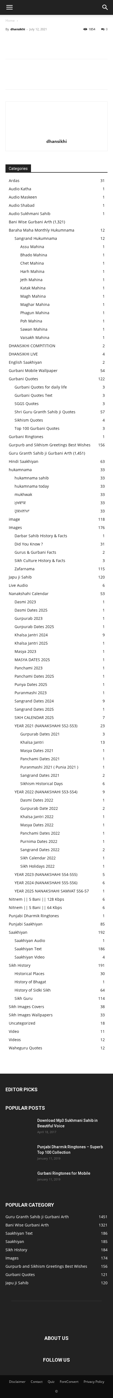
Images (15, 527)
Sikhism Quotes (29, 420)
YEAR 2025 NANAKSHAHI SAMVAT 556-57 (52, 891)
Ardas (14, 180)
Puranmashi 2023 (31, 692)
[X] (23, 41)
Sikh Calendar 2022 (38, 857)
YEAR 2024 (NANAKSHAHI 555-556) (46, 882)
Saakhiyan (18, 932)
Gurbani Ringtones (26, 436)
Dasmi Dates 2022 (36, 800)
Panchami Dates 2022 (40, 833)
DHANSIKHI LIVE (23, 354)
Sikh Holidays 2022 (37, 866)
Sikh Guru (24, 998)
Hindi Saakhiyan (23, 461)
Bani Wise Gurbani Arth (30, 221)
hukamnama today (32, 486)
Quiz (51, 1381)
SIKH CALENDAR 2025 (34, 717)
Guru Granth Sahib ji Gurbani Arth (40, 453)
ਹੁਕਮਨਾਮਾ (22, 511)
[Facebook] (10, 41)
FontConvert (69, 1381)
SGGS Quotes (27, 403)
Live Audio (18, 585)
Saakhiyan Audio (30, 940)
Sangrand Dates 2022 (40, 849)
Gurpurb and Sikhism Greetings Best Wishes (50, 444)
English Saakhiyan (25, 362)
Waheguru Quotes (25, 1047)
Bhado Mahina (33, 254)
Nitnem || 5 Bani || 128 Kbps (36, 899)
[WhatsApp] (48, 41)
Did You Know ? (29, 544)
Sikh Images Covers (26, 1006)
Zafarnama (25, 568)
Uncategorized (22, 1023)
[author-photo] (56, 133)
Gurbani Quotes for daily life (41, 387)
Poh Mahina (31, 321)
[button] (9, 7)
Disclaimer (17, 1381)
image (14, 519)
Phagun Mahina (34, 312)
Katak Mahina (33, 288)
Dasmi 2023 (25, 601)
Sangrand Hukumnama (36, 238)
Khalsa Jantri (32, 742)
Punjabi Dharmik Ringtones (34, 915)
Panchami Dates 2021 (40, 758)
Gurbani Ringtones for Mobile (63, 1173)
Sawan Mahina (33, 329)
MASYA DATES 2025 (32, 659)
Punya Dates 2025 (31, 684)
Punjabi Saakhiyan (26, 924)
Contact (37, 1381)
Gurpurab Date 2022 (39, 808)
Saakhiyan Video (29, 957)
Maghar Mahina (35, 304)
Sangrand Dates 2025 (34, 709)
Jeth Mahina (31, 279)
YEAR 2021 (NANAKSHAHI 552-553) (46, 725)
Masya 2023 (25, 651)
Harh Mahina (32, 271)
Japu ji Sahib (20, 577)
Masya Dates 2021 (36, 750)
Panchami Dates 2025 (34, 676)
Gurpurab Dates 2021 (40, 734)
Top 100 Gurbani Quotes (37, 428)
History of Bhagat (30, 981)
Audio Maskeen (23, 197)
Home (10, 20)
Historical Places (29, 973)
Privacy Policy (94, 1381)
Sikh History (19, 965)
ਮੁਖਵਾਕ (20, 502)
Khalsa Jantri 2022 (36, 816)
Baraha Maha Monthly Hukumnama (41, 230)
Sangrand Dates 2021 (40, 775)
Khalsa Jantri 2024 (31, 634)
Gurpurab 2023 (29, 618)
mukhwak (23, 494)
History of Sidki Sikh (33, 990)
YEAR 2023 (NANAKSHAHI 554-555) (46, 874)
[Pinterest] (36, 41)
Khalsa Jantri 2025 (31, 643)
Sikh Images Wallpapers (31, 1014)
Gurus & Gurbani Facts (35, 552)
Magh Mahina (33, 296)
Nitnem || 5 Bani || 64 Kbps (35, 907)
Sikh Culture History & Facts (40, 560)
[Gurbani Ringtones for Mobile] (19, 1180)
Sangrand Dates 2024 (34, 701)
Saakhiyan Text (28, 948)
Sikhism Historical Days (41, 783)
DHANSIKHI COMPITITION (32, 345)
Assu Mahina (32, 246)
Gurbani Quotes (23, 378)
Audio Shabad (22, 205)
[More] (61, 41)
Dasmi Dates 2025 (31, 610)
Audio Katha (20, 188)
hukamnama (20, 469)
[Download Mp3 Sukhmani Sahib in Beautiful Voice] (19, 1127)
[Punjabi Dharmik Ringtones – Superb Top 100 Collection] (19, 1153)
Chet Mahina (32, 263)
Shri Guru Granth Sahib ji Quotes (45, 411)
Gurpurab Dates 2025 (34, 626)
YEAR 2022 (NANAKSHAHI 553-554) (46, 791)
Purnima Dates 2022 (38, 841)
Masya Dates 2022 (36, 824)
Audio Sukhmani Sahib (29, 213)
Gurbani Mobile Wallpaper (33, 370)
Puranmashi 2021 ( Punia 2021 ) (49, 767)
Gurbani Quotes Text (33, 395)
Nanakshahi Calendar (29, 593)
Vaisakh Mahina (34, 337)
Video (14, 1031)
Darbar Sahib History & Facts (41, 535)
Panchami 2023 (29, 668)
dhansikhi (17, 29)
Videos (15, 1039)
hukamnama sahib (32, 478)
